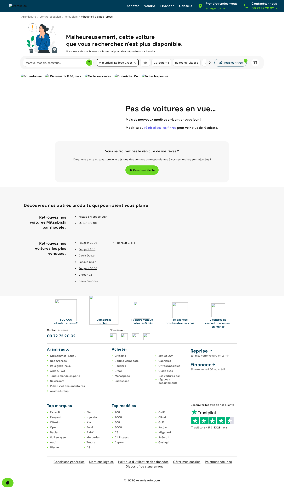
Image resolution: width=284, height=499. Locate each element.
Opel (53, 427)
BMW (90, 432)
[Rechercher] (89, 63)
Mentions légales (101, 462)
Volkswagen (58, 437)
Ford (90, 427)
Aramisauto (28, 16)
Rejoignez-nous (60, 366)
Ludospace (122, 381)
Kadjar (162, 427)
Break (118, 371)
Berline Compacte (127, 361)
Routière (120, 366)
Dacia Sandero (88, 281)
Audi (53, 442)
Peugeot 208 (87, 249)
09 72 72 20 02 (61, 335)
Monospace (122, 376)
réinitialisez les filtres (160, 128)
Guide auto (165, 371)
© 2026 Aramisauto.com (142, 480)
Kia (89, 422)
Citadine (120, 356)
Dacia (54, 432)
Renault (55, 412)
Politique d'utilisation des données (143, 462)
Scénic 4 (164, 437)
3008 (118, 427)
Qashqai (163, 442)
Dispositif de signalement (144, 466)
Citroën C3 (86, 274)
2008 (118, 417)
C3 (116, 432)
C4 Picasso (122, 437)
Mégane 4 (164, 432)
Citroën (55, 422)
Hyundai (92, 417)
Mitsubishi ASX (88, 223)
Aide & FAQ (57, 371)
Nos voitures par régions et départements (169, 379)
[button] (134, 62)
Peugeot (55, 417)
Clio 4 (162, 417)
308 (117, 422)
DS (88, 447)
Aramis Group (59, 391)
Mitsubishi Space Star (93, 216)
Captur (119, 442)
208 (117, 412)
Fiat (89, 412)
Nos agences (58, 361)
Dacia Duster (87, 255)
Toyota (91, 442)
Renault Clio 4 (126, 242)
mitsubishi (71, 16)
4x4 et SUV (165, 356)
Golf (161, 422)
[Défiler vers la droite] (210, 62)
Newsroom (57, 381)
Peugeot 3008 (88, 242)
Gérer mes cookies (186, 462)
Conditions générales (69, 462)
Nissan (54, 447)
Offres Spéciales (169, 366)
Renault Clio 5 (88, 262)
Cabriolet (164, 361)
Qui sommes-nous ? (63, 356)
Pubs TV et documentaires (67, 386)
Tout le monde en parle (65, 376)
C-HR (162, 412)
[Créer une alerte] (8, 482)
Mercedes (93, 437)
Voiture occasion (50, 16)
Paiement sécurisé (218, 462)
